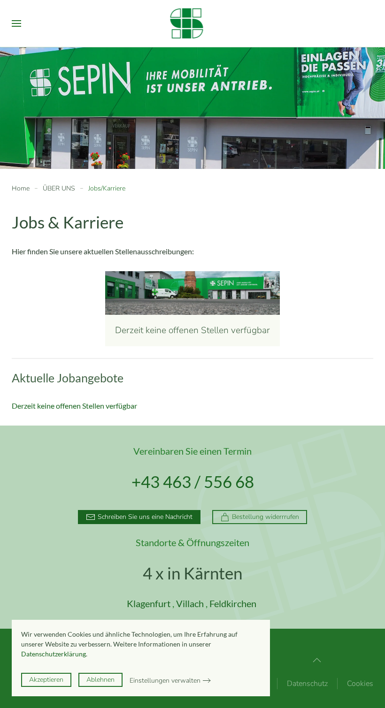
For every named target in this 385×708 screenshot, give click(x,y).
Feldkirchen (232, 603)
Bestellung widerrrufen (265, 516)
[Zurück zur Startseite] (192, 23)
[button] (16, 23)
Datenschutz (307, 683)
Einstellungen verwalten (165, 680)
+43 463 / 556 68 (192, 481)
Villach (190, 603)
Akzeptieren (46, 679)
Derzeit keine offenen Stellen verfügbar (74, 405)
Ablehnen (100, 679)
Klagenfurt (148, 603)
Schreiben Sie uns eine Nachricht (145, 516)
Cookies (360, 683)
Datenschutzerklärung (53, 654)
